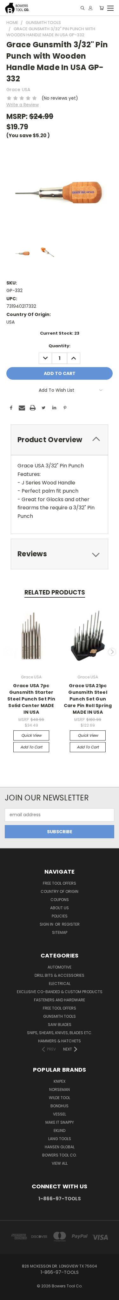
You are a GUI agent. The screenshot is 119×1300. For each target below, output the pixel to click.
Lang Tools (59, 1138)
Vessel (59, 1114)
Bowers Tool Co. (59, 1155)
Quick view (31, 735)
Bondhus (59, 1106)
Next (112, 652)
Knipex (59, 1081)
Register (71, 924)
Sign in (47, 924)
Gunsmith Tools (59, 1016)
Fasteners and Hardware (59, 1000)
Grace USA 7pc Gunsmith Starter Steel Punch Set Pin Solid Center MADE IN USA (31, 698)
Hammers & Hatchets (59, 1041)
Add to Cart (31, 747)
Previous (7, 652)
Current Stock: (59, 333)
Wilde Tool (59, 1097)
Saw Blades (59, 1024)
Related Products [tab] (54, 592)
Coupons (59, 899)
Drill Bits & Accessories (59, 975)
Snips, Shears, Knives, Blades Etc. (59, 1032)
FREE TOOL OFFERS (59, 883)
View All (60, 1163)
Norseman (59, 1089)
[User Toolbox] (90, 8)
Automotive (59, 967)
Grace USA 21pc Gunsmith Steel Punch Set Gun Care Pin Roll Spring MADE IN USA (88, 698)
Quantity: (59, 346)
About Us (59, 908)
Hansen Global (60, 1147)
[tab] (59, 440)
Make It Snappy (59, 1122)
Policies (60, 916)
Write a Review (22, 105)
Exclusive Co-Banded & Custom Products (59, 991)
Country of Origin (59, 891)
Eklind (59, 1130)
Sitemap (59, 932)
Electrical (59, 983)
